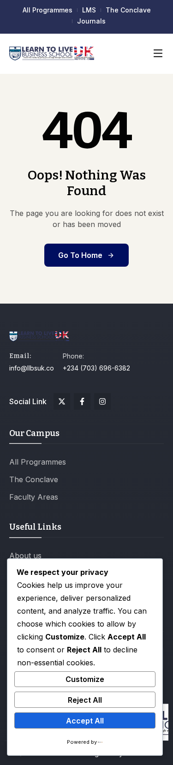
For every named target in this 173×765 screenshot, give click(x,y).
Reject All (85, 700)
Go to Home (80, 255)
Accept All (85, 720)
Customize (85, 679)
